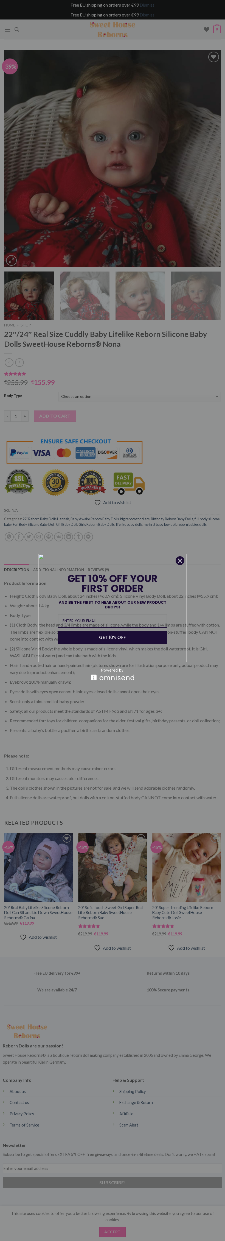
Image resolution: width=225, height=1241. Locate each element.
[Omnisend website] (112, 674)
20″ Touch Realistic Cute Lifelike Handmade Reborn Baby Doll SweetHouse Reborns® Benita (63, 1225)
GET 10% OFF (112, 637)
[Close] (180, 560)
